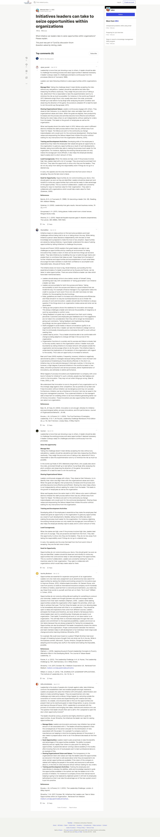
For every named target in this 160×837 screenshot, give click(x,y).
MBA (53, 9)
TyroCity (70, 823)
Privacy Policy (81, 827)
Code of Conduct (62, 807)
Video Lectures (97, 825)
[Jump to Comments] (26, 65)
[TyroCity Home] (28, 2)
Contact (105, 825)
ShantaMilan (44, 230)
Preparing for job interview (114, 33)
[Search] (34, 2)
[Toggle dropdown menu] (96, 66)
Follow (120, 14)
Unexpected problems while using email (118, 27)
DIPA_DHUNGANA (46, 684)
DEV (86, 830)
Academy (79, 825)
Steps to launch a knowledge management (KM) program (119, 41)
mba (38, 31)
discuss (44, 31)
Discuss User (44, 9)
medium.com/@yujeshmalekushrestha (60, 668)
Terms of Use (90, 827)
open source (69, 830)
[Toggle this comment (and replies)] (37, 70)
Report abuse (73, 807)
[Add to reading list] (26, 72)
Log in (119, 2)
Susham (43, 431)
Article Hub (72, 825)
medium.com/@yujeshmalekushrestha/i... (54, 799)
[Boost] (26, 77)
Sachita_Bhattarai (46, 573)
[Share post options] (26, 83)
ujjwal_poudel (45, 67)
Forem (60, 830)
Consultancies (87, 825)
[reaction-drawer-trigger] (26, 58)
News (65, 825)
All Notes (60, 825)
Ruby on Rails (78, 832)
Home (54, 825)
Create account (129, 2)
